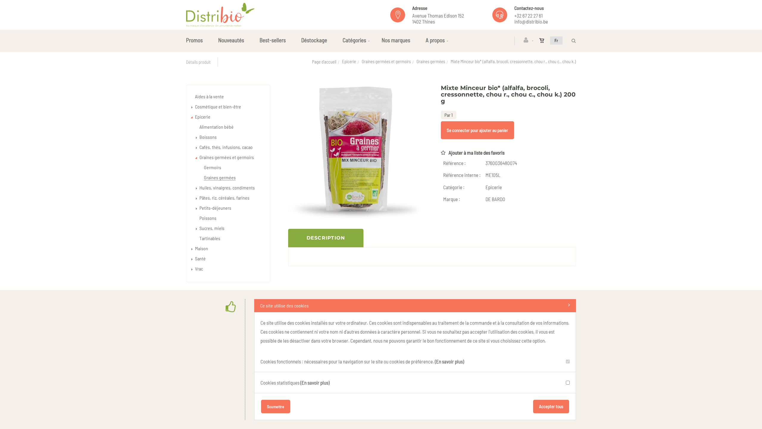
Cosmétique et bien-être (218, 106)
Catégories (354, 40)
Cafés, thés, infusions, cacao (226, 147)
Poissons (207, 218)
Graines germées (430, 61)
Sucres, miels (211, 228)
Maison (201, 248)
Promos (194, 40)
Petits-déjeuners (215, 208)
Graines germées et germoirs (386, 61)
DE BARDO (495, 199)
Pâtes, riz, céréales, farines (224, 197)
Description (326, 238)
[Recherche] (572, 41)
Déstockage (314, 40)
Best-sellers (273, 40)
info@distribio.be (531, 21)
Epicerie (349, 61)
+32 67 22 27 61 (528, 15)
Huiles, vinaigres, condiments (227, 187)
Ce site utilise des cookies (284, 305)
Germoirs (212, 167)
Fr (556, 40)
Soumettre (275, 406)
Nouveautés (231, 40)
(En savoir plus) (449, 361)
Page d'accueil (324, 61)
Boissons (208, 137)
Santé (200, 258)
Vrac (199, 268)
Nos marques (396, 40)
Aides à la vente (209, 96)
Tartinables (209, 238)
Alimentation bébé (216, 127)
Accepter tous (551, 406)
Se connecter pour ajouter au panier (477, 130)
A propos (435, 40)
